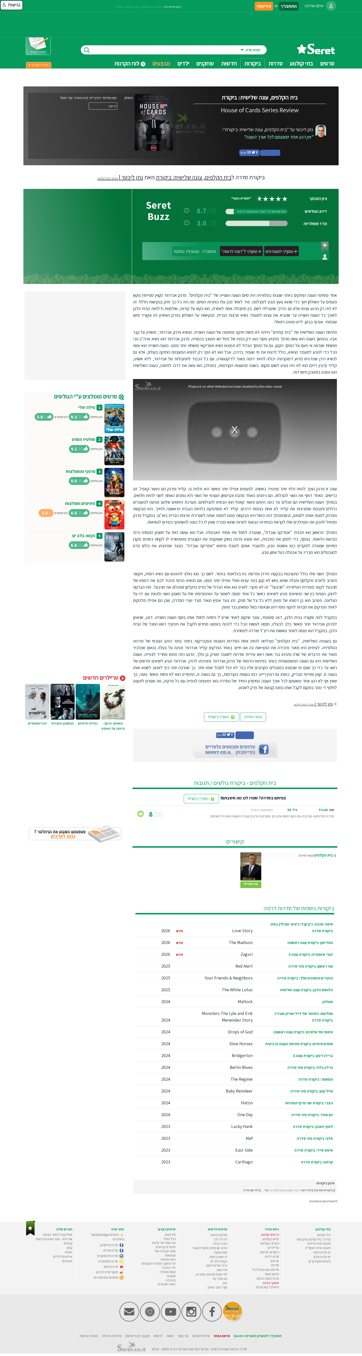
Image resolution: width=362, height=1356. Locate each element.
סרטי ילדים (272, 1256)
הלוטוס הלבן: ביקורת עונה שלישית (306, 989)
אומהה (171, 1276)
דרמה (272, 1190)
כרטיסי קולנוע (270, 1234)
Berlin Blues (241, 1067)
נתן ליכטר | (120, 177)
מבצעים (161, 63)
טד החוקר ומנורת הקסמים (159, 1263)
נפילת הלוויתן (88, 723)
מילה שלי (86, 407)
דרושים (158, 1336)
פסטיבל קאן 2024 (267, 1287)
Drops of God (240, 1032)
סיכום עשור (271, 1274)
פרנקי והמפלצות (80, 471)
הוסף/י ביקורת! (219, 716)
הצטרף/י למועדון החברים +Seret (257, 1336)
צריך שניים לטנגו (216, 1265)
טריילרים (273, 1247)
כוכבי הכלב (220, 1243)
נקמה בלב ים (83, 535)
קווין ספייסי (251, 884)
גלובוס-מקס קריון (320, 1261)
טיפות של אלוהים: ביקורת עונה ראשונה (303, 1032)
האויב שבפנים (167, 1284)
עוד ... (265, 1190)
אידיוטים (170, 1234)
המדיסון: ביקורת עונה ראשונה (310, 942)
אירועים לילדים (62, 1256)
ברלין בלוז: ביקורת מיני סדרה (310, 1067)
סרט (214, 1349)
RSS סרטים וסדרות (106, 1277)
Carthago (244, 1162)
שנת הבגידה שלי (165, 1251)
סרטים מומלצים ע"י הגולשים (86, 396)
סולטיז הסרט (83, 439)
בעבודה (171, 1280)
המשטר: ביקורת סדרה (315, 1079)
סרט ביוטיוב (111, 1266)
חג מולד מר (219, 1278)
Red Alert (244, 966)
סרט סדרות (111, 1250)
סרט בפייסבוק (109, 1245)
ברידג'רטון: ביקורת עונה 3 (313, 1055)
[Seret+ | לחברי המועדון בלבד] (325, 246)
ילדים (183, 63)
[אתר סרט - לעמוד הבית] (30, 1235)
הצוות (170, 1336)
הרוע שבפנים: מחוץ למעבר (209, 1248)
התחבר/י (209, 251)
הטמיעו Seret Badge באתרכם (107, 1236)
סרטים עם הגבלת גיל (265, 1269)
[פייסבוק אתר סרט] (212, 1320)
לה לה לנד (220, 1239)
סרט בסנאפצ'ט (108, 1261)
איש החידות (168, 1259)
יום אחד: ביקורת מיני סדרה (312, 1114)
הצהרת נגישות (89, 1336)
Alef (249, 1138)
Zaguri (247, 954)
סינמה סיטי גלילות (319, 1243)
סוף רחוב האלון (217, 1287)
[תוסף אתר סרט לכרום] (150, 1320)
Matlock (245, 1001)
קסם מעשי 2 (167, 1272)
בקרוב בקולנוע (269, 1243)
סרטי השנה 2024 (267, 1278)
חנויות (68, 1252)
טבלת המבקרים (38, 65)
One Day (245, 1114)
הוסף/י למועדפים (279, 251)
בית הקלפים (323, 855)
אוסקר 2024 (271, 1283)
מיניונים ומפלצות (80, 503)
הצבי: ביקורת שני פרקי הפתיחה (309, 1103)
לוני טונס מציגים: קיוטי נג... (210, 1274)
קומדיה (295, 1190)
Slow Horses (241, 1043)
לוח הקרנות (127, 63)
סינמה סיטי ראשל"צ (318, 1248)
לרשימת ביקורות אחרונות (323, 1201)
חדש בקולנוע (270, 1239)
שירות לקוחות (201, 1336)
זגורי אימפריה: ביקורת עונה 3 (311, 954)
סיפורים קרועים (166, 1247)
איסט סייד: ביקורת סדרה (313, 1150)
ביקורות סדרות (173, 7)
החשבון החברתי (62, 723)
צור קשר (183, 1336)
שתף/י (243, 152)
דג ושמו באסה (218, 1257)
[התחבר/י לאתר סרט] (331, 6)
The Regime (241, 1079)
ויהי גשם (222, 1270)
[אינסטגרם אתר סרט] (191, 1320)
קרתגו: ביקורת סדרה (317, 1162)
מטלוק (327, 1001)
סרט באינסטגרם (108, 1256)
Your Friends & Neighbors (229, 978)
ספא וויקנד (220, 1252)
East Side (244, 1150)
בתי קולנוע (324, 1235)
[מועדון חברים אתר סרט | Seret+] (129, 1320)
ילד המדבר (168, 1267)
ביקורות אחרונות (323, 1190)
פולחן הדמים (219, 1235)
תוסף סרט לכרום (107, 1272)
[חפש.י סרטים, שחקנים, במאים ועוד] (86, 49)
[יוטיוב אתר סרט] (171, 1320)
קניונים (68, 1243)
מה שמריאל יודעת (164, 1242)
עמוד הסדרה (253, 716)
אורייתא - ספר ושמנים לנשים (54, 1239)
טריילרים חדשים (101, 677)
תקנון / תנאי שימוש (137, 1336)
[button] (11, 5)
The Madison (241, 942)
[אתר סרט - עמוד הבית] (316, 52)
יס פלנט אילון (322, 1257)
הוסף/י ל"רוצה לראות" (239, 251)
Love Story (242, 930)
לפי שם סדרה (250, 1190)
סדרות (275, 1265)
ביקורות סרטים (269, 1252)
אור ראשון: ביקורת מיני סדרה (310, 966)
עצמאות (170, 1255)
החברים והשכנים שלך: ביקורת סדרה (305, 978)
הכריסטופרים (37, 723)
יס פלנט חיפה (322, 1252)
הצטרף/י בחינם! (186, 251)
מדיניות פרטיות (112, 1336)
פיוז (225, 1283)
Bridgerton (242, 1055)
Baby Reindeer (239, 1091)
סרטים (275, 1261)
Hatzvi (247, 1103)
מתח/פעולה (283, 1190)
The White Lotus (237, 989)
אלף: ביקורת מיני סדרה (315, 1138)
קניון (69, 1247)
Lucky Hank (242, 1126)
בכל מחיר (169, 1239)
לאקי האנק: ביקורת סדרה (313, 1126)
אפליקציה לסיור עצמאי (57, 1234)
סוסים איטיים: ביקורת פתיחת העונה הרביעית (299, 1043)
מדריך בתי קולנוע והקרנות (314, 1239)
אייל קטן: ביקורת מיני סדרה (311, 1091)
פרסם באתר (222, 1336)
